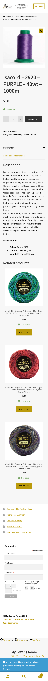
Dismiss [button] (6, 669)
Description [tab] (8, 147)
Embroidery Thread (29, 16)
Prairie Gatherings (15, 520)
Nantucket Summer (16, 514)
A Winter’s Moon (14, 526)
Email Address (10, 553)
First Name (9, 563)
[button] (41, 31)
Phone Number (10, 582)
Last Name (9, 573)
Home (8, 16)
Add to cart (33, 119)
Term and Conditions (13, 619)
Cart (37, 674)
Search (24, 676)
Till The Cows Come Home (19, 532)
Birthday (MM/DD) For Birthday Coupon (33, 583)
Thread (16, 16)
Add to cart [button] (24, 332)
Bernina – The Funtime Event (20, 509)
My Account (8, 676)
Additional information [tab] (14, 155)
